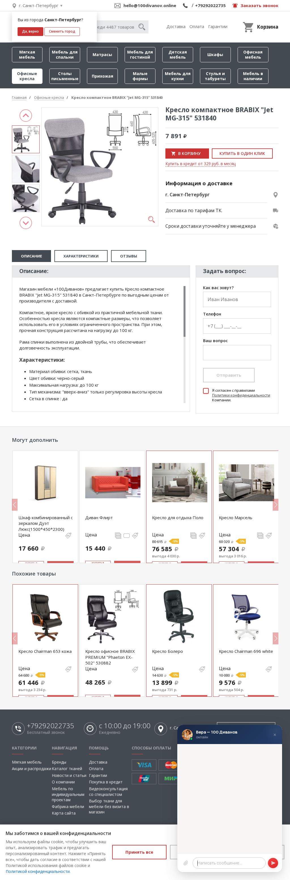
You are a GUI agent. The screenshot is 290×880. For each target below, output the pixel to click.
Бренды (59, 762)
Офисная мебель (253, 54)
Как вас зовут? (218, 287)
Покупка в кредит (106, 782)
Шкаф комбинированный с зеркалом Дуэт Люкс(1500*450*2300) (45, 523)
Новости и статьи (69, 775)
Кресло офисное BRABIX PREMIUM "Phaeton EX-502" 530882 (110, 657)
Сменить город (62, 31)
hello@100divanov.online (149, 5)
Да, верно (30, 31)
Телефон (212, 314)
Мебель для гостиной (140, 54)
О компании (63, 782)
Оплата (196, 26)
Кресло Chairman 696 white (246, 651)
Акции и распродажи (31, 768)
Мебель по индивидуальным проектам (68, 794)
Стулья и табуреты (215, 76)
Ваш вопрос (215, 340)
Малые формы (140, 76)
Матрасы (102, 54)
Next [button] (26, 223)
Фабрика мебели (68, 806)
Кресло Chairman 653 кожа (45, 651)
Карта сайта (64, 813)
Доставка (176, 26)
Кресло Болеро (167, 651)
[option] (26, 139)
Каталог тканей (67, 768)
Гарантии (217, 26)
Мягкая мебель (27, 54)
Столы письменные (64, 76)
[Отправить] (273, 863)
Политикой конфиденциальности (38, 871)
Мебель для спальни (65, 54)
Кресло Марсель (235, 517)
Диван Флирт (99, 517)
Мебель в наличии (253, 76)
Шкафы (215, 54)
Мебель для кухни (178, 76)
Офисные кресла (27, 76)
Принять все (139, 852)
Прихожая (102, 76)
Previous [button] (26, 115)
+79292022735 (210, 5)
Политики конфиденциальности (241, 395)
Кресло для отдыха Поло (177, 517)
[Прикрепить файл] (185, 863)
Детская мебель (178, 54)
